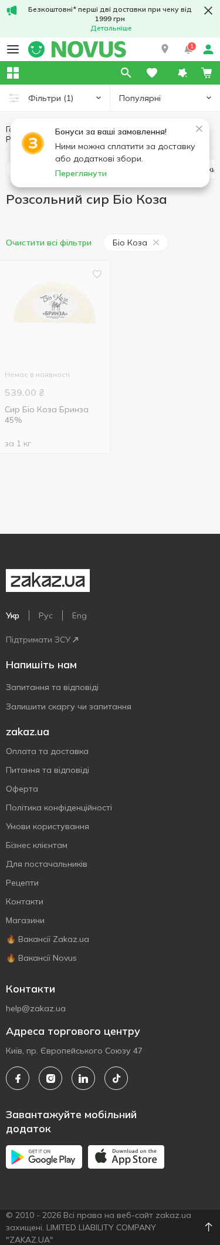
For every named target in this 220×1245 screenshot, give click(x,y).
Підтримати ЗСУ (38, 639)
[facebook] (17, 1078)
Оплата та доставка (47, 751)
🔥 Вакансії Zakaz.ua (47, 939)
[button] (165, 49)
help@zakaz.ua (36, 1008)
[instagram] (50, 1078)
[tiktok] (116, 1078)
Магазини (25, 920)
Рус (46, 615)
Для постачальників (46, 864)
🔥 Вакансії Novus (41, 958)
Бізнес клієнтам (36, 845)
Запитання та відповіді (52, 687)
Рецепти (22, 882)
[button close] (208, 10)
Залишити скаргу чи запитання (68, 706)
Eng (79, 615)
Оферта (22, 788)
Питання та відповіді (47, 770)
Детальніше (111, 27)
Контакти (24, 901)
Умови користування (47, 826)
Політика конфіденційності (59, 807)
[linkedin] (83, 1078)
